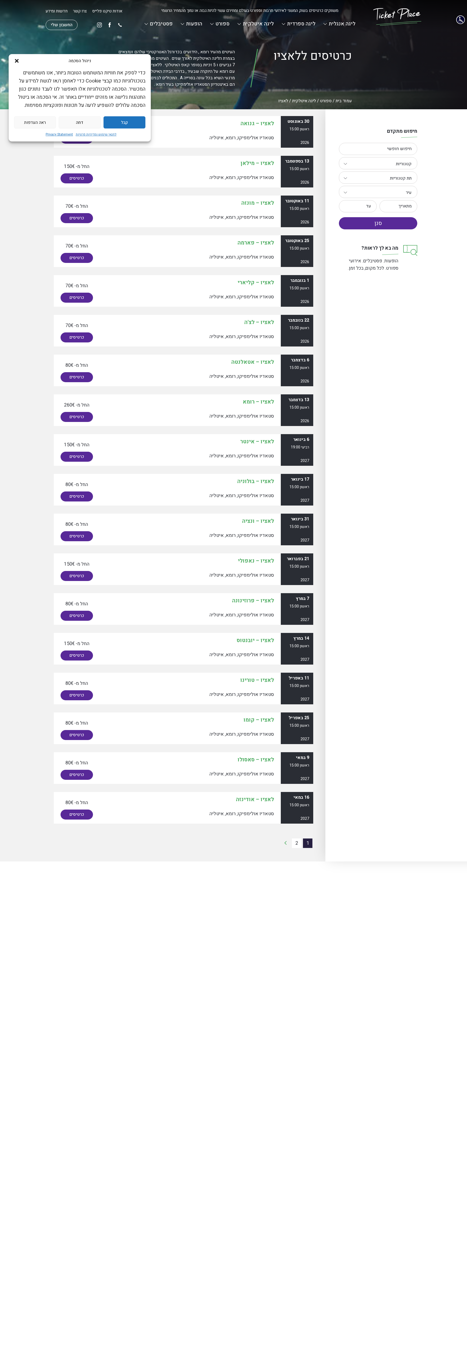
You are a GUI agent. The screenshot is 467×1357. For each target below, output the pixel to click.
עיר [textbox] (409, 192)
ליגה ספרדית (301, 24)
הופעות (194, 24)
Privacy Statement (59, 134)
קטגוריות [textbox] (404, 164)
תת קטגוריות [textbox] (401, 178)
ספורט (222, 24)
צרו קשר (80, 11)
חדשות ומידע (57, 11)
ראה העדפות (35, 123)
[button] (16, 61)
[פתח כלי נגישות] (460, 19)
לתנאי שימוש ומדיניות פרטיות (96, 134)
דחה (79, 123)
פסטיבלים (161, 24)
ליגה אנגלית (342, 24)
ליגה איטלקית (258, 24)
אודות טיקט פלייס (107, 11)
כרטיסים (76, 178)
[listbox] (378, 163)
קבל (124, 123)
